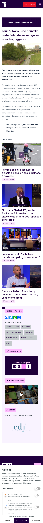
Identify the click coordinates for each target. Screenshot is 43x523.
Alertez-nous (30, 4)
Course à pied (12, 326)
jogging (26, 326)
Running (29, 332)
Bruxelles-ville (28, 337)
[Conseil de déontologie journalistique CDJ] (21, 427)
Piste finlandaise (14, 332)
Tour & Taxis (12, 337)
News (8, 343)
